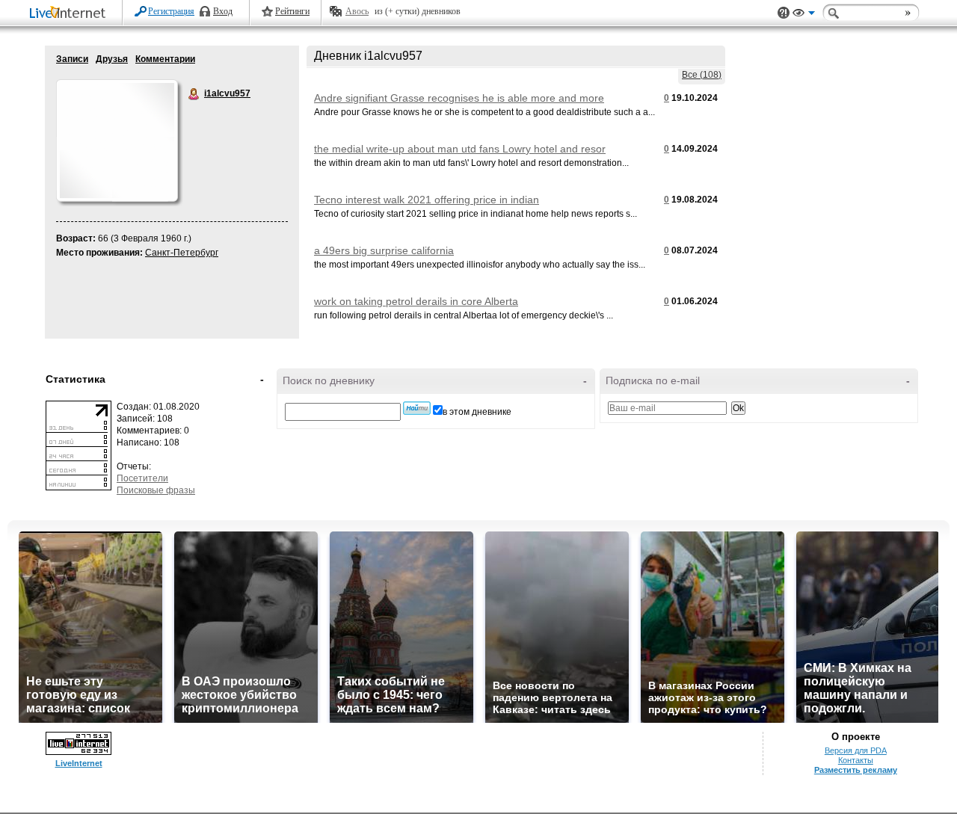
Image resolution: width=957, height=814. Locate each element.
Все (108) (701, 75)
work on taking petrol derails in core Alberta (416, 301)
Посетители (142, 478)
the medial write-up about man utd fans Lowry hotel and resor (460, 149)
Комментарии (165, 59)
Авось (357, 11)
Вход (223, 11)
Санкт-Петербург (181, 252)
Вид (804, 15)
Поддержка (784, 13)
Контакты (855, 760)
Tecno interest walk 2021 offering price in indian (426, 200)
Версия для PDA (856, 750)
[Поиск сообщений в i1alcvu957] (417, 408)
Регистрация (171, 11)
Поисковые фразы (156, 490)
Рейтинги (292, 11)
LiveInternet (70, 14)
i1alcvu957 (194, 94)
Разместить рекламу (855, 769)
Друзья (112, 59)
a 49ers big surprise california (384, 250)
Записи (72, 59)
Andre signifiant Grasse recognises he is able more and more (459, 98)
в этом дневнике (477, 412)
